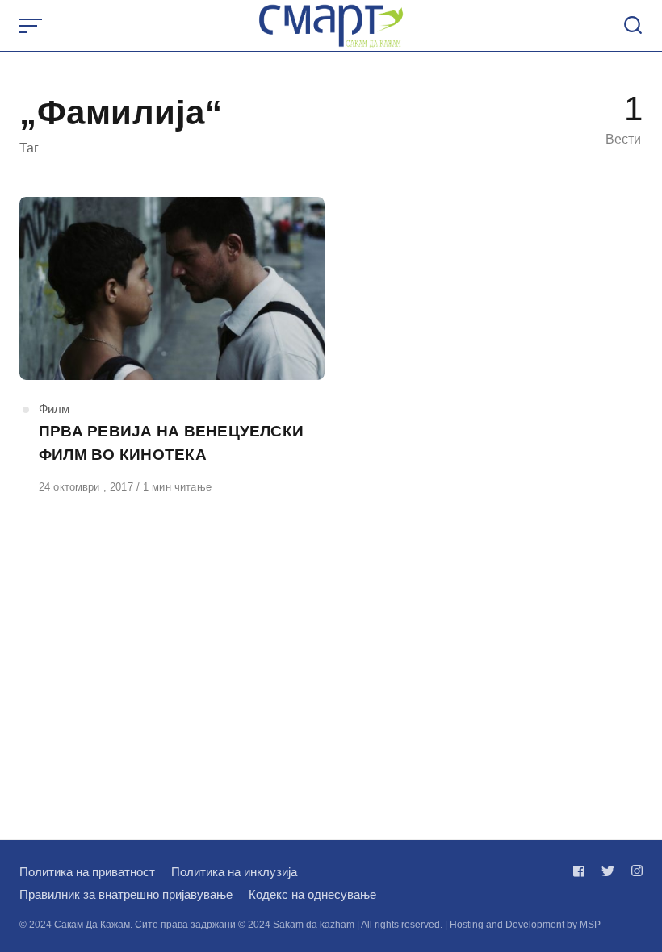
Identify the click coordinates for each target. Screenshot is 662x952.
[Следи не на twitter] (608, 871)
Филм (54, 408)
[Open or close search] (633, 26)
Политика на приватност (87, 872)
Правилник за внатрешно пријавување (126, 894)
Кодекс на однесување (312, 894)
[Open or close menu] (32, 25)
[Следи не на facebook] (582, 871)
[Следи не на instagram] (634, 871)
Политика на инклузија (234, 872)
